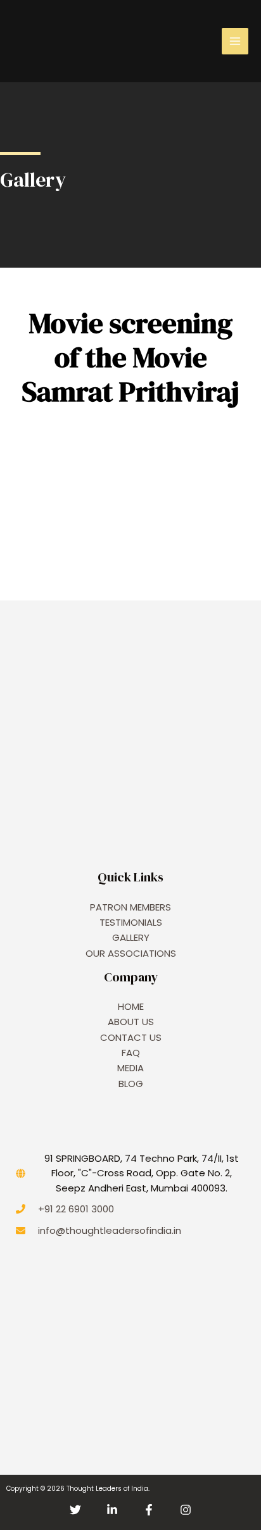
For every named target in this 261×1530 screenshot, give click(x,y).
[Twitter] (75, 1509)
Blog (130, 1083)
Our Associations (131, 953)
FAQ (131, 1052)
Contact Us (131, 1037)
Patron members (130, 907)
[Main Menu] (235, 41)
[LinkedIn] (112, 1509)
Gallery (131, 937)
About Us (131, 1021)
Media (130, 1067)
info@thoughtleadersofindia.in (109, 1230)
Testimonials (130, 922)
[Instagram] (185, 1509)
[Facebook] (149, 1509)
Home (131, 1006)
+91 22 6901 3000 (76, 1209)
